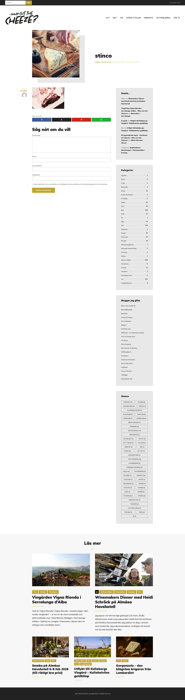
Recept (123, 241)
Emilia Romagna (134, 422)
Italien (123, 202)
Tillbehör (134, 504)
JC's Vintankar (126, 321)
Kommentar (36, 135)
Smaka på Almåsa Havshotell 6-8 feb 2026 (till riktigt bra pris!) (50, 669)
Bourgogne (128, 414)
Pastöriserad (140, 471)
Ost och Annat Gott (128, 337)
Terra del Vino (134, 500)
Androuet (128, 402)
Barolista (124, 313)
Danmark (124, 187)
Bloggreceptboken (134, 410)
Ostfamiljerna (163, 18)
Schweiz (124, 252)
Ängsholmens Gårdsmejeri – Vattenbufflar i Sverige (133, 150)
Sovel (127, 491)
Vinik (142, 512)
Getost (142, 438)
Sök (28, 2)
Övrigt (123, 233)
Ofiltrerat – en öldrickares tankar (132, 333)
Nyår (123, 214)
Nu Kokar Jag (126, 329)
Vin (121, 18)
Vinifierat (124, 367)
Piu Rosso (124, 340)
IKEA (142, 447)
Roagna (142, 483)
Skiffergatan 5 (126, 352)
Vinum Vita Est (126, 371)
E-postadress (37, 166)
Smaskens (124, 356)
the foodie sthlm (127, 363)
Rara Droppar (126, 344)
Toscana (128, 512)
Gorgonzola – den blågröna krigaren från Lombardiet (133, 669)
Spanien (141, 491)
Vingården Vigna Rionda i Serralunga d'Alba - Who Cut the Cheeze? (134, 110)
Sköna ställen (133, 18)
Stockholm (125, 264)
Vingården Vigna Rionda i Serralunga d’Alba (56, 599)
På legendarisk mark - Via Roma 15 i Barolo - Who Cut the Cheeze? (134, 137)
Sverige (123, 268)
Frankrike (124, 199)
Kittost (141, 451)
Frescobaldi (134, 434)
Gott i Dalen (128, 443)
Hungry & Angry (126, 317)
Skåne (123, 256)
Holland (142, 443)
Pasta (126, 471)
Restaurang (128, 483)
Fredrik (124, 121)
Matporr (124, 325)
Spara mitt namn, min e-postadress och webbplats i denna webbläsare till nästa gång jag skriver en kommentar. (71, 184)
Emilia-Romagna (127, 195)
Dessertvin (141, 418)
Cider (123, 183)
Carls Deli (141, 414)
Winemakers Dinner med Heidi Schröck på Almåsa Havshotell (133, 101)
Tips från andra (134, 508)
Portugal (128, 479)
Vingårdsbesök (126, 283)
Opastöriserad (134, 459)
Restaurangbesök (127, 245)
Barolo (142, 406)
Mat (115, 18)
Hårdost (129, 447)
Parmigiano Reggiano (134, 467)
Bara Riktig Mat (126, 310)
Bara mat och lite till (128, 306)
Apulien (123, 175)
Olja (122, 222)
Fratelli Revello (134, 430)
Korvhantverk (134, 455)
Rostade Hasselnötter (129, 248)
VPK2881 (124, 375)
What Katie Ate (126, 379)
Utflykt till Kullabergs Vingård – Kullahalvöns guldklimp (91, 672)
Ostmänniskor (134, 463)
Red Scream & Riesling (129, 348)
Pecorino (127, 475)
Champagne (127, 418)
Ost (108, 18)
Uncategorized (126, 275)
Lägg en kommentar (103, 62)
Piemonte (148, 18)
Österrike (124, 229)
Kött (122, 206)
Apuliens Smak (129, 406)
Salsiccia (128, 487)
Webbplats (36, 175)
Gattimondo (128, 438)
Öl (122, 218)
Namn (35, 156)
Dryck (123, 191)
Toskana (124, 271)
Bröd (123, 179)
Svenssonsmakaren (128, 360)
